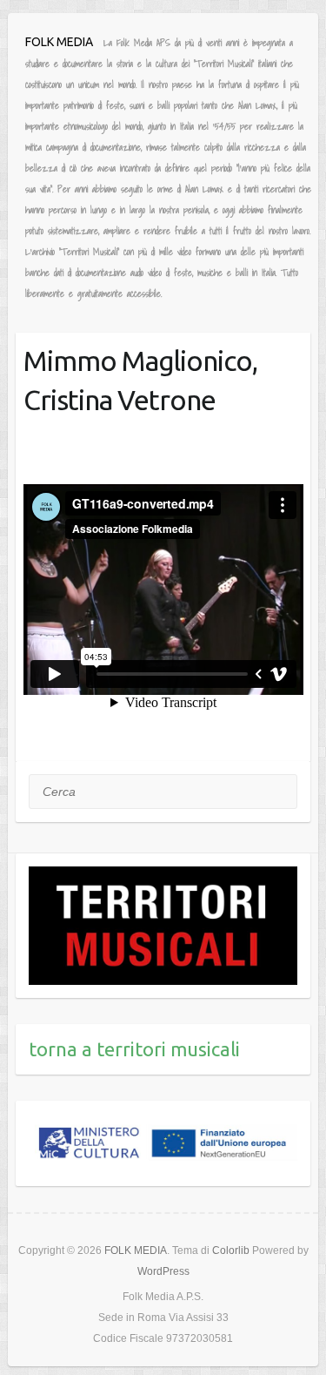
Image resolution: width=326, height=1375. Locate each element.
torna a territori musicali (134, 1049)
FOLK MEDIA (59, 42)
